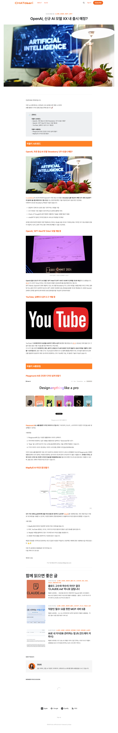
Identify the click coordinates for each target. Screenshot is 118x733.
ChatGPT (76, 606)
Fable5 (86, 606)
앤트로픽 (68, 580)
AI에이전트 (67, 630)
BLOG (46, 3)
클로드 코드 (73, 580)
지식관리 (78, 630)
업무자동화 (73, 630)
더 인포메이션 (30, 198)
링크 (27, 283)
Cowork (78, 580)
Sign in (89, 3)
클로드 (71, 606)
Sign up (59, 717)
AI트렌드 (62, 14)
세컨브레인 (83, 630)
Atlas (81, 606)
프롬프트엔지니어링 (57, 582)
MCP (89, 606)
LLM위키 (88, 630)
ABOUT (39, 3)
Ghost (69, 724)
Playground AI (30, 425)
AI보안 (86, 580)
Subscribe (98, 3)
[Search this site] (83, 2)
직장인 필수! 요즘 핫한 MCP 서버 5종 (66, 609)
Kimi (83, 580)
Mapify (66, 514)
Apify (70, 14)
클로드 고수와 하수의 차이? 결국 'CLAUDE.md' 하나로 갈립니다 (64, 587)
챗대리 (39, 665)
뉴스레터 (57, 14)
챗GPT (66, 14)
